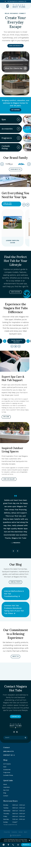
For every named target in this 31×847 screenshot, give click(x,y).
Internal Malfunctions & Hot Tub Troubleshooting (14, 593)
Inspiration (6, 787)
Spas (4, 767)
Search (25, 832)
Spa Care (6, 416)
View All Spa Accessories (7, 204)
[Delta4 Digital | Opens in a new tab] (15, 836)
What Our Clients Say (13, 68)
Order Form (18, 147)
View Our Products (15, 45)
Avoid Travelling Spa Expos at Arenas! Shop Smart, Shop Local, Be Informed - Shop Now (15, 840)
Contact (5, 796)
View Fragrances (18, 138)
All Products (7, 764)
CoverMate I (12, 242)
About (5, 784)
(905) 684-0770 (8, 751)
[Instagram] (14, 732)
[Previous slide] (24, 204)
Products (26, 844)
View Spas (18, 119)
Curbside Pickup (8, 775)
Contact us (8, 755)
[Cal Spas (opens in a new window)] (9, 164)
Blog (4, 793)
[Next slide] (27, 204)
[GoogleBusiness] (17, 732)
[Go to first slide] (17, 551)
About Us (9, 91)
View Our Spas (15, 292)
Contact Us (15, 716)
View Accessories (18, 128)
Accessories (6, 769)
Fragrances (6, 772)
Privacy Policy (7, 832)
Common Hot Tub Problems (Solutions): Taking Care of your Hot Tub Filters (14, 609)
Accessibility (14, 832)
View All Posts (15, 582)
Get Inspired (15, 109)
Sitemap (20, 832)
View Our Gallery (9, 479)
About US (15, 656)
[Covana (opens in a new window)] (21, 164)
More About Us (15, 169)
